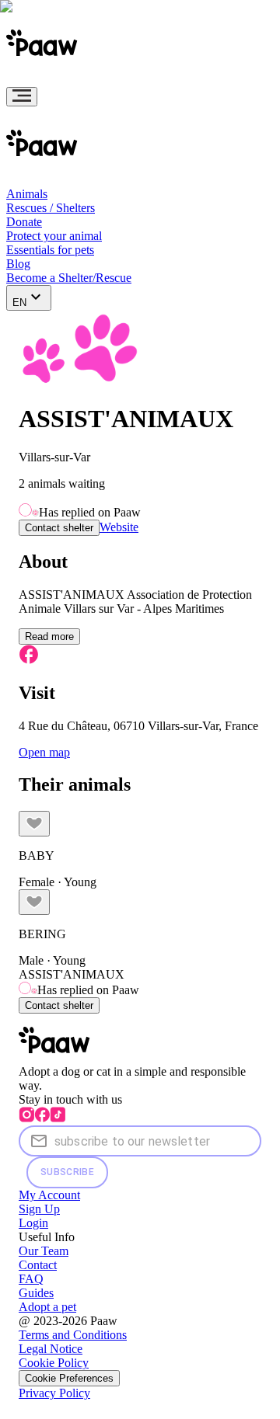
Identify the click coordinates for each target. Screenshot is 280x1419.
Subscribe (67, 1172)
